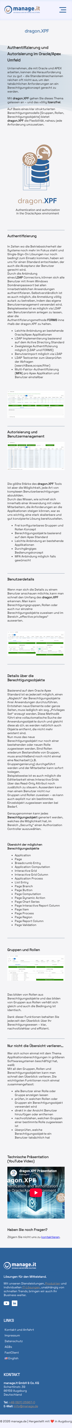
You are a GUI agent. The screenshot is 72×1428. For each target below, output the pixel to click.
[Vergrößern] (60, 141)
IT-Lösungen (31, 1287)
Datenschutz (14, 1341)
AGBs (8, 1347)
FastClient (12, 1352)
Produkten (52, 1283)
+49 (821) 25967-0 (22, 1402)
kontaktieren (50, 1237)
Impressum (12, 1335)
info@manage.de (26, 1406)
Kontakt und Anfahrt (19, 1330)
